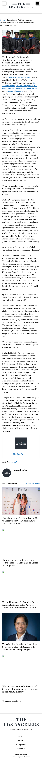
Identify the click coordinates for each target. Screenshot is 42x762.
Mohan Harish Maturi (15, 91)
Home (2, 20)
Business (21, 740)
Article (21, 736)
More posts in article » (33, 483)
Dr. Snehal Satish (30, 88)
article (14, 462)
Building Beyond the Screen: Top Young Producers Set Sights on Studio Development (20, 563)
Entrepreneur (21, 744)
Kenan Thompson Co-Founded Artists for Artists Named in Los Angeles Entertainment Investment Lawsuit (20, 605)
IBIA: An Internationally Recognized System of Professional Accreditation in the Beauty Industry (20, 689)
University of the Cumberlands (18, 77)
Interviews (21, 748)
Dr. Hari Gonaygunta (24, 85)
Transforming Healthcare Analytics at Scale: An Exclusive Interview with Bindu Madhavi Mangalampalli (20, 647)
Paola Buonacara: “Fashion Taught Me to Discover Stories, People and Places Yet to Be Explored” (20, 521)
